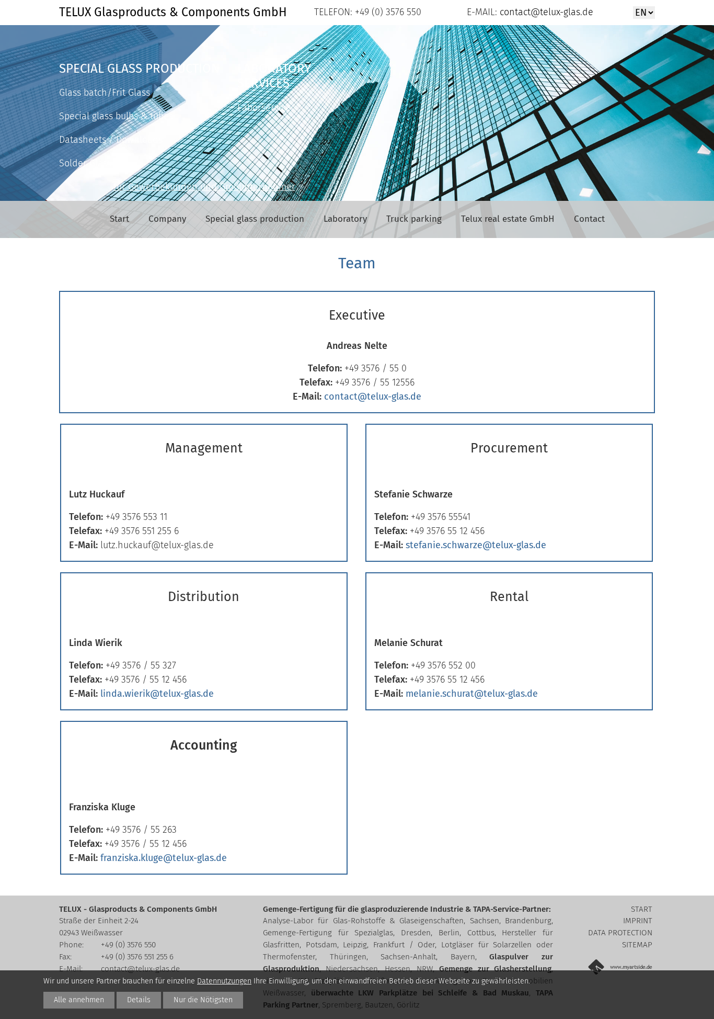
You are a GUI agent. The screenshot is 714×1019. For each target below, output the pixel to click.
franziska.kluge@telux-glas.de (163, 858)
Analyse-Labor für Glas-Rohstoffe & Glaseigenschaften (363, 920)
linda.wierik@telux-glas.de (157, 693)
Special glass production (254, 218)
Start (119, 218)
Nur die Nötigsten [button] (203, 999)
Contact (589, 218)
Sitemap (637, 944)
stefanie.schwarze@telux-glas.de (476, 545)
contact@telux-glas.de (545, 12)
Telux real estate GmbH (508, 218)
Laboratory (345, 218)
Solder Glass (85, 163)
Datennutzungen (224, 981)
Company (167, 218)
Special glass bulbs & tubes (116, 116)
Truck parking (414, 218)
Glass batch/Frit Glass (104, 92)
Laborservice (264, 108)
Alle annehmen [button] (79, 999)
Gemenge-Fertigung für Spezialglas (328, 932)
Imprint (637, 920)
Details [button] (139, 999)
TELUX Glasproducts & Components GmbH (173, 12)
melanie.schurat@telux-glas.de (472, 693)
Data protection (620, 932)
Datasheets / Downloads (111, 139)
